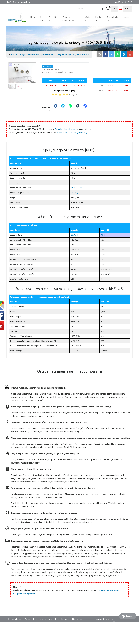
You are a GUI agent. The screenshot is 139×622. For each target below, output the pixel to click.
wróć (47, 66)
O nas (41, 18)
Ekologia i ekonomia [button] (67, 18)
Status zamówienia (21, 2)
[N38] (103, 235)
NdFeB (75, 235)
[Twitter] (111, 54)
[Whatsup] (117, 54)
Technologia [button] (112, 17)
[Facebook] (105, 54)
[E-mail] (130, 54)
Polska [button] (98, 17)
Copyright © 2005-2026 (104, 619)
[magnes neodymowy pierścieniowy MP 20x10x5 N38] (22, 72)
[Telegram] (124, 54)
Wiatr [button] (87, 17)
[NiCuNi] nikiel (76, 187)
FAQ (9, 2)
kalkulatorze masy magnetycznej (72, 132)
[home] (16, 19)
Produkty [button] (53, 17)
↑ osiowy (74, 192)
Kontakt (126, 17)
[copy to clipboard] (99, 54)
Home (33, 17)
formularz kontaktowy (65, 129)
